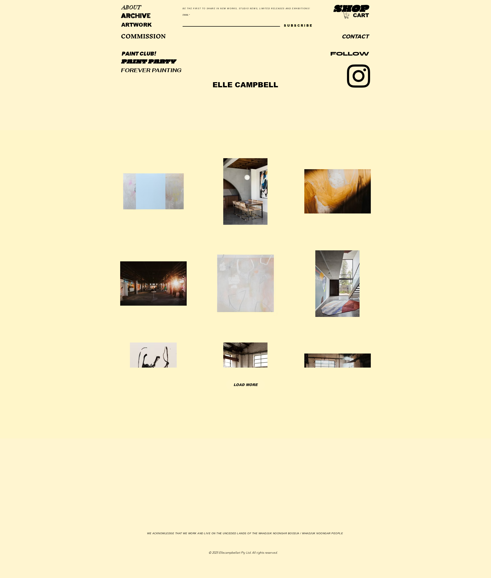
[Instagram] (358, 76)
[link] (346, 16)
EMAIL (185, 15)
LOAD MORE (245, 385)
